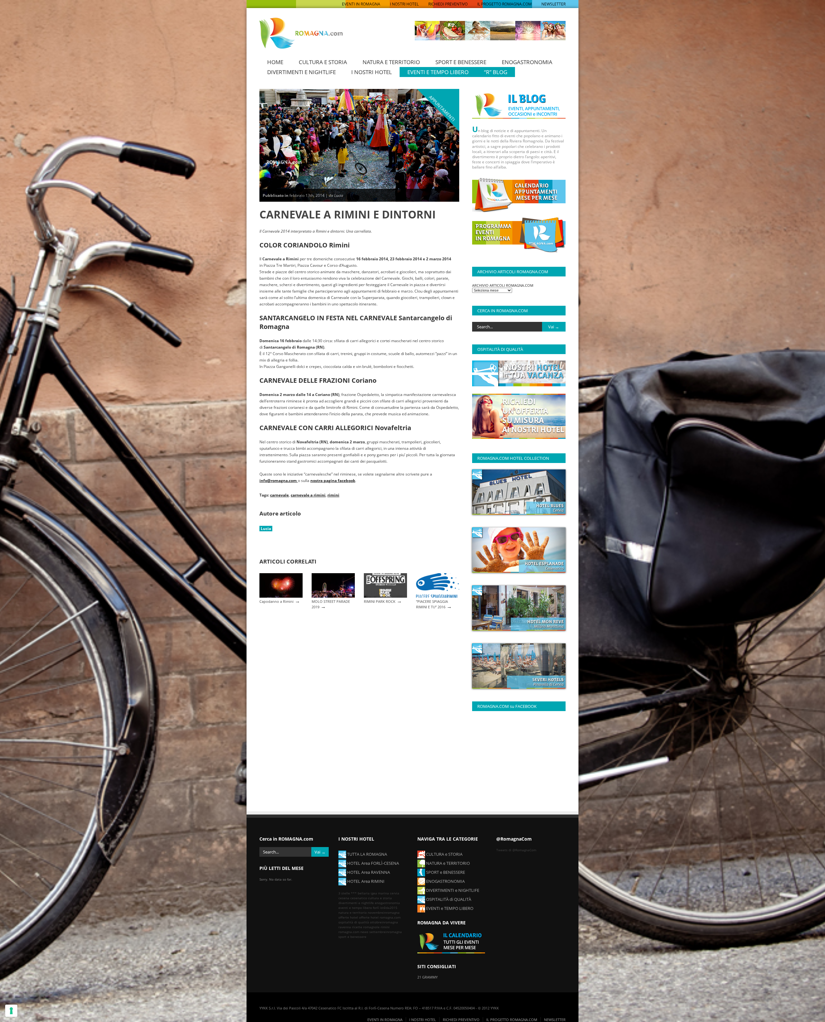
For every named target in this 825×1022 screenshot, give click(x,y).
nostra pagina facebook (332, 480)
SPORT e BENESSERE (445, 872)
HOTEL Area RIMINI (365, 881)
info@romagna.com (278, 480)
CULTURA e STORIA (443, 854)
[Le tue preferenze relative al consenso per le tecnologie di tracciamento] (11, 1011)
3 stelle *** (347, 893)
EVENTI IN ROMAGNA (361, 4)
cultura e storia (380, 898)
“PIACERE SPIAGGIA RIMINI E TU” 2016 (432, 604)
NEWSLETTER (553, 4)
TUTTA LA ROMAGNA (366, 854)
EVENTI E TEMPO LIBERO (438, 72)
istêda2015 (388, 907)
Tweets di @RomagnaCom (516, 850)
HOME (275, 62)
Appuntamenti (442, 108)
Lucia (266, 528)
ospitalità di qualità (353, 922)
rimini (333, 494)
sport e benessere (352, 936)
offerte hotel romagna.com (380, 917)
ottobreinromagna (384, 922)
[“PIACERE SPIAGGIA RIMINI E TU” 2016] (437, 596)
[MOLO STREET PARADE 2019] (333, 596)
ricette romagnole (366, 927)
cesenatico (358, 898)
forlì (376, 907)
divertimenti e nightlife (356, 903)
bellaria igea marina (373, 893)
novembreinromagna (384, 912)
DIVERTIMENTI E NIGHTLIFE (301, 72)
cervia (394, 893)
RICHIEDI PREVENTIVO (448, 4)
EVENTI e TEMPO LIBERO (449, 908)
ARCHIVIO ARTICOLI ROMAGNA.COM (502, 285)
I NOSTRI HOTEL (404, 4)
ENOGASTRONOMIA (527, 62)
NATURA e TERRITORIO (447, 863)
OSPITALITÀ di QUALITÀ (448, 899)
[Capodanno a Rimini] (281, 596)
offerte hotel (348, 917)
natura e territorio (352, 912)
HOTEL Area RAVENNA (368, 872)
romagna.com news (353, 932)
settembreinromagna (385, 932)
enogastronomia (387, 903)
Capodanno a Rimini (276, 601)
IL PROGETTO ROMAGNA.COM (504, 4)
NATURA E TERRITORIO (391, 62)
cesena (343, 898)
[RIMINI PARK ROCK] (385, 596)
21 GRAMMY (427, 977)
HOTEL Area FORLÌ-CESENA (372, 863)
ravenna (344, 927)
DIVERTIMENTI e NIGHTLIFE (452, 890)
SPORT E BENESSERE (460, 62)
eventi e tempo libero (355, 907)
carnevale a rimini (308, 494)
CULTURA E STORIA (323, 62)
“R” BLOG (495, 72)
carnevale (279, 494)
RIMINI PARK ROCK (379, 601)
